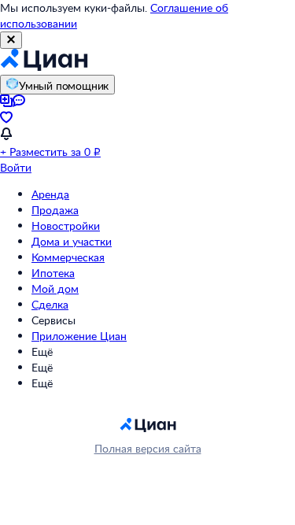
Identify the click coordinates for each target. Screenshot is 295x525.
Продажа (55, 209)
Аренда (50, 194)
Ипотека (53, 272)
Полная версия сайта (147, 448)
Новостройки (65, 225)
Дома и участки (71, 241)
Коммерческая (68, 257)
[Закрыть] (11, 40)
